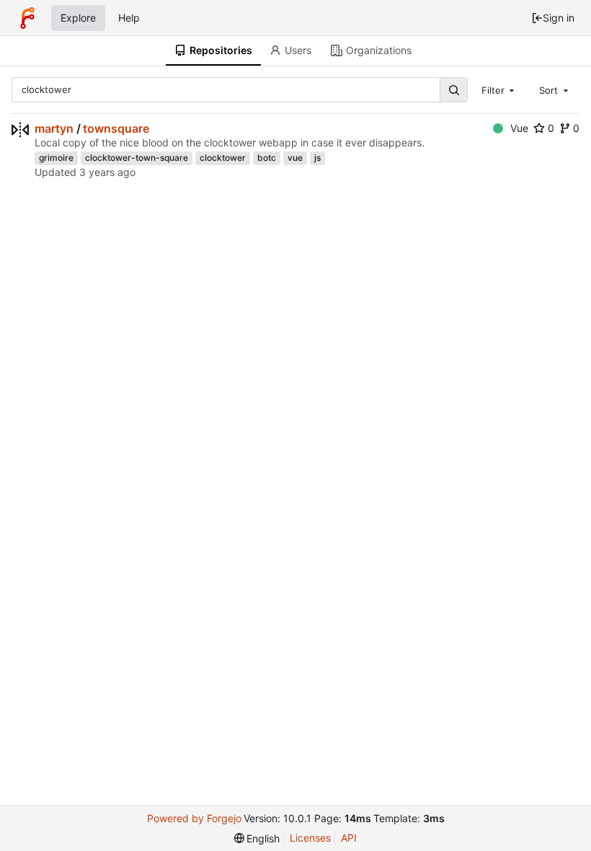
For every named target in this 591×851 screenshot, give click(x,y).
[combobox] (499, 89)
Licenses (310, 838)
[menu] (257, 838)
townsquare (116, 128)
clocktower (223, 157)
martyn (54, 128)
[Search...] (453, 89)
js (317, 157)
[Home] (27, 18)
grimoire (56, 157)
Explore (78, 18)
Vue (519, 128)
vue (295, 157)
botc (266, 157)
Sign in (558, 18)
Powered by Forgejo (194, 818)
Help (129, 18)
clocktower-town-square (136, 157)
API (349, 838)
